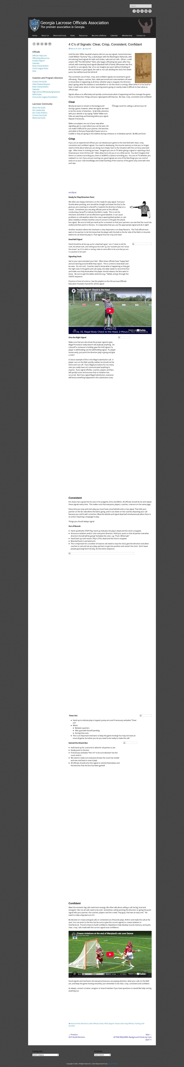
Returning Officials (127, 1024)
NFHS (106, 1024)
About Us (45, 35)
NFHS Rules (37, 94)
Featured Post (75, 1024)
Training (138, 1024)
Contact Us (141, 35)
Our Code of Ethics (39, 113)
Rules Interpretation (40, 66)
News (102, 1024)
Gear (34, 71)
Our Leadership (38, 110)
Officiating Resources (40, 58)
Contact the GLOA (39, 81)
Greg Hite (87, 49)
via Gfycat (72, 192)
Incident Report (38, 61)
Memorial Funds (59, 35)
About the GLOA (38, 107)
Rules (72, 35)
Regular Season (114, 1024)
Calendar (114, 35)
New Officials (94, 1024)
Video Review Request (41, 84)
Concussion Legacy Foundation (44, 97)
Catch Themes (113, 1064)
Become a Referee (99, 35)
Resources (83, 35)
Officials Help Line (39, 55)
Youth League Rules (40, 68)
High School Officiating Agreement (46, 92)
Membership (127, 35)
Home (34, 35)
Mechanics (85, 1024)
